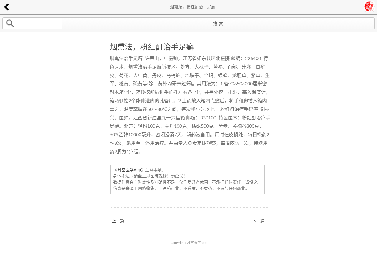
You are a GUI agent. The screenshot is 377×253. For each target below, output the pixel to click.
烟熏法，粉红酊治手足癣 (152, 47)
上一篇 (118, 221)
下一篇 (258, 221)
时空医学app (197, 242)
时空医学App (129, 170)
